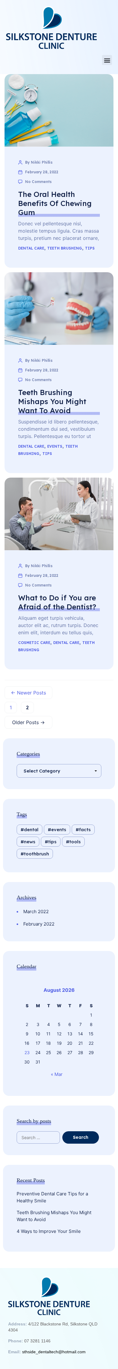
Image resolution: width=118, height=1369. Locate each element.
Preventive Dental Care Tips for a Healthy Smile (52, 1197)
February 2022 (38, 924)
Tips (90, 248)
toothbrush (36, 854)
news (29, 842)
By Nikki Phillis (39, 162)
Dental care (31, 248)
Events (54, 446)
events (58, 829)
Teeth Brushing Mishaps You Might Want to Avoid (54, 1216)
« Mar (57, 1074)
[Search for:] (44, 1137)
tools (75, 842)
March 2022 (36, 911)
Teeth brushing (64, 248)
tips (52, 842)
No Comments (38, 181)
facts (85, 829)
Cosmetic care (34, 642)
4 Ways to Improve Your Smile (49, 1231)
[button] (107, 60)
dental (31, 829)
